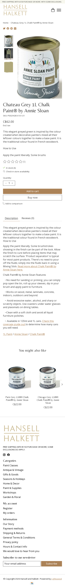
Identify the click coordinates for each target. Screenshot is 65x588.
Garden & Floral (12, 497)
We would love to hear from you (21, 551)
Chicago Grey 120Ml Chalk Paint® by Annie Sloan (48, 400)
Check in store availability (17, 171)
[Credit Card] (32, 583)
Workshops (9, 492)
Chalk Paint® (37, 334)
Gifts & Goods (10, 474)
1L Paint (7, 334)
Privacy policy (10, 542)
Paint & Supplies (12, 488)
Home (5, 22)
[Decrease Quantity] (6, 183)
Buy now (32, 197)
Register (8, 508)
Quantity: (7, 177)
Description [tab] (11, 218)
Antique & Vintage (13, 470)
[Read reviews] (13, 162)
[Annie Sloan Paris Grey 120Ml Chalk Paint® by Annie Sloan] (17, 375)
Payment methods (13, 528)
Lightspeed (56, 578)
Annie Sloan (21, 334)
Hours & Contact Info (15, 546)
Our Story (8, 524)
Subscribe (51, 563)
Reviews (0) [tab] (28, 218)
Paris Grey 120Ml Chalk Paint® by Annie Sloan (17, 398)
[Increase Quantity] (12, 183)
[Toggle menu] (59, 10)
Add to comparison (14, 203)
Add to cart (32, 191)
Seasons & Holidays (14, 479)
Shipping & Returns (14, 533)
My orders (9, 513)
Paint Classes (10, 465)
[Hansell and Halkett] (15, 10)
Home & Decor (11, 483)
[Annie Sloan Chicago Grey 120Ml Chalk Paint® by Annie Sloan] (48, 375)
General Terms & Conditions (19, 537)
